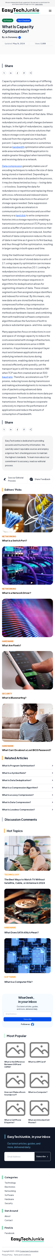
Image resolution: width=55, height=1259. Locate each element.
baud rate (7, 376)
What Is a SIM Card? (37, 1062)
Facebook (9, 1233)
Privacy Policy (7, 1255)
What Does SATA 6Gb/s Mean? (21, 932)
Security (7, 693)
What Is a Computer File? (18, 981)
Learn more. (39, 4)
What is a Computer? (37, 1092)
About (7, 1216)
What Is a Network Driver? (16, 592)
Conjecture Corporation (29, 1251)
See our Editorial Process (15, 479)
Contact (9, 1220)
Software (10, 977)
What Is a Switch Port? (14, 540)
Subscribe (27, 1019)
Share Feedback (42, 479)
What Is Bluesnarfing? (14, 697)
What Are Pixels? (11, 645)
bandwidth (18, 146)
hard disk (21, 215)
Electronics (10, 1186)
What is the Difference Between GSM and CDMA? (14, 1064)
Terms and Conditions (22, 1255)
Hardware (8, 641)
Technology (11, 874)
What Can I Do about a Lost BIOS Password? (26, 750)
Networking (9, 536)
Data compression (12, 165)
